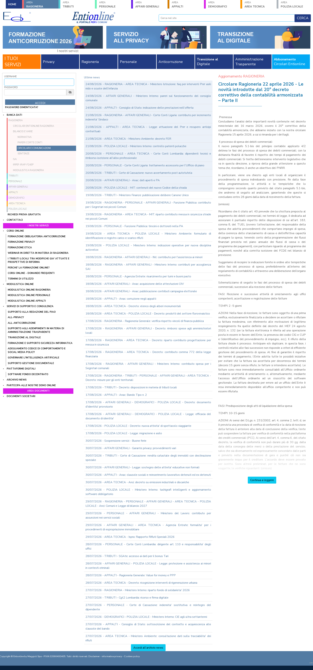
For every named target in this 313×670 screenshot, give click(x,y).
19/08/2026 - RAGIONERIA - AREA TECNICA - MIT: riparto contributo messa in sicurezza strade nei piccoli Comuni (148, 216)
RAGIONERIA (34, 4)
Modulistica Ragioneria (28, 170)
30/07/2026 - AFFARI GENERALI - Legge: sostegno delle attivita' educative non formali (142, 467)
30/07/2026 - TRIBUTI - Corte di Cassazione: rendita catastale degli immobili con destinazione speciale (148, 458)
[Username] (39, 82)
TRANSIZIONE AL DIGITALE (24, 337)
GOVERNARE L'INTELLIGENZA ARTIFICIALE (33, 357)
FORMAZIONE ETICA (20, 247)
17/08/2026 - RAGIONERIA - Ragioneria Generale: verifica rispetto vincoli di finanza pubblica (144, 321)
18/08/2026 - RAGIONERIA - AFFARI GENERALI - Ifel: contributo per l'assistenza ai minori (144, 257)
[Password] (35, 92)
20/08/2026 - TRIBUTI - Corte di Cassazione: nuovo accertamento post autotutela (138, 173)
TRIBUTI (68, 4)
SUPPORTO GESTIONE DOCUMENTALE (31, 363)
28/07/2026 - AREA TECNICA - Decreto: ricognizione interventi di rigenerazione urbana (141, 583)
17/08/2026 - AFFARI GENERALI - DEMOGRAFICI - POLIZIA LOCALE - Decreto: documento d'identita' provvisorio (148, 404)
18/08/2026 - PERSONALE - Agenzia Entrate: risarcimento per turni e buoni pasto (138, 276)
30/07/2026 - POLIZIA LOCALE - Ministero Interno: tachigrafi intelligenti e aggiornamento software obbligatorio (148, 492)
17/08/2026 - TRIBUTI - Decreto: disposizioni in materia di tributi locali (131, 387)
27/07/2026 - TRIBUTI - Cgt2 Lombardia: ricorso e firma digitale (126, 598)
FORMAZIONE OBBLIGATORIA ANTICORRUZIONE (37, 236)
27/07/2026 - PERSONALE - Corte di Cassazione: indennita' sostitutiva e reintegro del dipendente (148, 607)
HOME (12, 4)
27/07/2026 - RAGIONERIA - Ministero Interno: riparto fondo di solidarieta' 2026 (137, 590)
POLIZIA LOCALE (292, 4)
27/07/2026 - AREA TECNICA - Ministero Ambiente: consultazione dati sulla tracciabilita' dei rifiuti (148, 638)
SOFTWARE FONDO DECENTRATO (28, 374)
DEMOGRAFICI (217, 4)
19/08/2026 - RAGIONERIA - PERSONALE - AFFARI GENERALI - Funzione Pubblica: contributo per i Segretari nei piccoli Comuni (148, 205)
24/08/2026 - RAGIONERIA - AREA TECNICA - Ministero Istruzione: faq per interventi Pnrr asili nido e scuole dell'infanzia (148, 86)
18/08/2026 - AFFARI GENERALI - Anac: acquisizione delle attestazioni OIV (134, 284)
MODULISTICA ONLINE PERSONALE (29, 295)
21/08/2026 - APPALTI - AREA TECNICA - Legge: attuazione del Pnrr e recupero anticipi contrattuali (148, 129)
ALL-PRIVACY (16, 317)
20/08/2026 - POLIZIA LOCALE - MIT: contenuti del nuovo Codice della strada (136, 188)
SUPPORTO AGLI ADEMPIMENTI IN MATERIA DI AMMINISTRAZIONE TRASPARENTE (36, 330)
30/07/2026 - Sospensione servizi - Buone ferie (115, 441)
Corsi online (15, 231)
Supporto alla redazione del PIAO (32, 312)
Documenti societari (21, 396)
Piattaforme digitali (21, 368)
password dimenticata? (21, 107)
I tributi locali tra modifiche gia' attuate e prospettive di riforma (38, 260)
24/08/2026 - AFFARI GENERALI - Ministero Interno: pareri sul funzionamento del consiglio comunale (148, 98)
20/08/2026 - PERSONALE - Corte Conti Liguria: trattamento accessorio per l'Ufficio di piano (144, 165)
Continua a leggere (262, 480)
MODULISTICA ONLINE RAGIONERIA (29, 289)
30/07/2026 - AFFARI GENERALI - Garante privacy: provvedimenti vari (130, 448)
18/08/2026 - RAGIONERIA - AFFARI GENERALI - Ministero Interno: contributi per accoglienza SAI (148, 267)
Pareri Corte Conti (30, 142)
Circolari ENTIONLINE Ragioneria (33, 126)
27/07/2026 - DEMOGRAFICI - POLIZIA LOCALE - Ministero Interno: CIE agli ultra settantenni (146, 617)
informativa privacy (112, 656)
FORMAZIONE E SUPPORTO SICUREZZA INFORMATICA (40, 343)
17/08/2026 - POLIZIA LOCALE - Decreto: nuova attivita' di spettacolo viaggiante (138, 426)
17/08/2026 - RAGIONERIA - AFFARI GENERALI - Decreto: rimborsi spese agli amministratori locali (148, 330)
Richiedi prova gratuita (24, 214)
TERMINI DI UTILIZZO (21, 278)
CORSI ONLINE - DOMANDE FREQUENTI (31, 273)
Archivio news (17, 379)
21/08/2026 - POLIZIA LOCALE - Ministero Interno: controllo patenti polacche (135, 146)
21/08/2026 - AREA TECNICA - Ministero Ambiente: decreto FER (128, 139)
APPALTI (177, 4)
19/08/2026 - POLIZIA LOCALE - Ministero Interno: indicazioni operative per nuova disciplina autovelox (148, 247)
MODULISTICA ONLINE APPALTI (27, 301)
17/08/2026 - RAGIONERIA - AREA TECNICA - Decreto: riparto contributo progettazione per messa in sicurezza (148, 342)
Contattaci (15, 220)
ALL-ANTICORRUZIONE (22, 323)
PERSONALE (107, 4)
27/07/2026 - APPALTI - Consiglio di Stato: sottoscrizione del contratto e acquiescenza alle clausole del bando (148, 626)
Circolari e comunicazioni (34, 148)
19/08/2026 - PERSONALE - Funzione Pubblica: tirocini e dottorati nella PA (134, 226)
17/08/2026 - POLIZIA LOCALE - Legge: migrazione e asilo (123, 433)
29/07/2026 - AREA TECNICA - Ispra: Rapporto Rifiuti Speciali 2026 (130, 537)
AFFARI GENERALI (147, 4)
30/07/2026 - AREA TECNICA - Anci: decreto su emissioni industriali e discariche (137, 482)
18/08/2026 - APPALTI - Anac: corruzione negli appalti (120, 299)
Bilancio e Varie (23, 131)
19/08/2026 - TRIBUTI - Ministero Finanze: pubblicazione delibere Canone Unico (137, 195)
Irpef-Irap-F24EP (23, 164)
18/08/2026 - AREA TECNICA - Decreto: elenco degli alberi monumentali (133, 306)
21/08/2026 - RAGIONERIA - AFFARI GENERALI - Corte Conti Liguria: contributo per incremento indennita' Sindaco (148, 117)
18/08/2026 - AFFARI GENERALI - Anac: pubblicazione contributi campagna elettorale (141, 291)
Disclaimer (94, 656)
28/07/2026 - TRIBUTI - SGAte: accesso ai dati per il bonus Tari (126, 556)
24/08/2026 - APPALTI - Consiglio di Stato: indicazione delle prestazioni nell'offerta (139, 108)
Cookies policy (132, 656)
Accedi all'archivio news (148, 648)
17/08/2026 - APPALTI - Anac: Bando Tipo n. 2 (116, 395)
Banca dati (14, 115)
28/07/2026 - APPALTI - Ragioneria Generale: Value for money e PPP (130, 575)
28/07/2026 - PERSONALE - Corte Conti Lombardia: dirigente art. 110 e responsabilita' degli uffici (148, 546)
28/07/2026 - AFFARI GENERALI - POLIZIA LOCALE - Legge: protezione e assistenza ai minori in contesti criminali (148, 566)
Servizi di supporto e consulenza (30, 306)
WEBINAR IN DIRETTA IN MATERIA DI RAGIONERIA (38, 253)
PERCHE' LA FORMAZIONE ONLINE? (28, 267)
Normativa (25, 137)
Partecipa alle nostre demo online (31, 385)
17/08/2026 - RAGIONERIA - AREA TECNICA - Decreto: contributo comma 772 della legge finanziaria (148, 354)
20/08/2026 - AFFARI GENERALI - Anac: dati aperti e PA (122, 180)
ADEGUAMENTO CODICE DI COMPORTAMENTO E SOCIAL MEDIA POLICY (37, 350)
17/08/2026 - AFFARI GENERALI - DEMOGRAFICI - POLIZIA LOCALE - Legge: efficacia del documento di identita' (148, 416)
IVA (15, 159)
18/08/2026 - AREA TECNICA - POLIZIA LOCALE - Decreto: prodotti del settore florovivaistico (147, 314)
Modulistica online (20, 284)
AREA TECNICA (255, 4)
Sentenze (23, 153)
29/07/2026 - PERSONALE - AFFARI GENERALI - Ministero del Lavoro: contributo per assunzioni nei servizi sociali (148, 515)
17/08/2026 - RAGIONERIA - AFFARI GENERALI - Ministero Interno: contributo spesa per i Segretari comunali (148, 366)
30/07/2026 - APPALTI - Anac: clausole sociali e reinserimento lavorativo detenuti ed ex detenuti (148, 475)
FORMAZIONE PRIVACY (21, 242)
